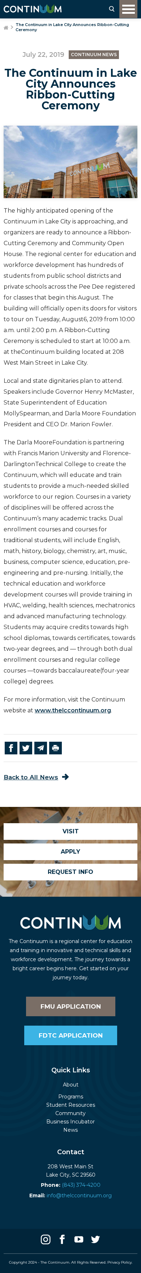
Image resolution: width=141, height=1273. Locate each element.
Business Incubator (70, 1121)
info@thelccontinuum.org (70, 1195)
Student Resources (70, 1105)
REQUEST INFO (70, 871)
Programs (70, 1096)
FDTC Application (71, 1035)
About (70, 1084)
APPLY (70, 851)
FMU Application (70, 1006)
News (70, 1130)
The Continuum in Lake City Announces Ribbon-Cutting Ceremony (72, 27)
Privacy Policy (119, 1262)
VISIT (71, 831)
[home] (32, 8)
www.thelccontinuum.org (73, 710)
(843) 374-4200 (71, 1185)
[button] (128, 9)
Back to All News (31, 777)
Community (70, 1113)
